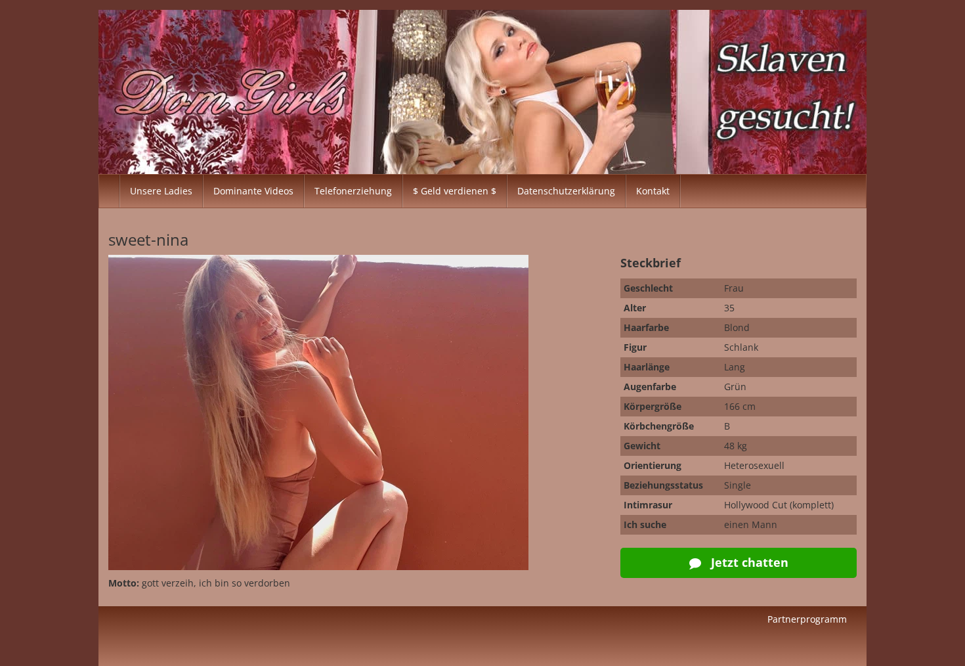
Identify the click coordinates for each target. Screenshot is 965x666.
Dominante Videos (253, 191)
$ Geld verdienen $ (454, 191)
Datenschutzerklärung (566, 191)
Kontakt (653, 191)
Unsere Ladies (161, 191)
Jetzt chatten (748, 562)
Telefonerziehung (353, 191)
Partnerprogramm (807, 619)
